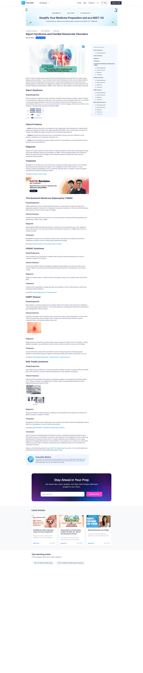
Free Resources (85, 13)
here (106, 670)
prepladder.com (49, 670)
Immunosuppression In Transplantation (44, 292)
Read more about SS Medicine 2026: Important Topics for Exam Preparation (36, 543)
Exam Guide (70, 13)
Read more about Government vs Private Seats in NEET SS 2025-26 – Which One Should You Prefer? (64, 543)
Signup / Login (116, 3)
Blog (85, 3)
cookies (68, 670)
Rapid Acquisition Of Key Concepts (47, 244)
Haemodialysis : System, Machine (51, 357)
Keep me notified (41, 37)
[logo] (27, 3)
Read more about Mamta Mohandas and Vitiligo (91, 543)
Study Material (56, 13)
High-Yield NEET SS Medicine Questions (48, 427)
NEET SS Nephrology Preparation (61, 448)
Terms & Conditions (84, 670)
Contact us (91, 3)
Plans (105, 3)
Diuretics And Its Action (39, 174)
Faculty (79, 3)
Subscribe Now (94, 494)
